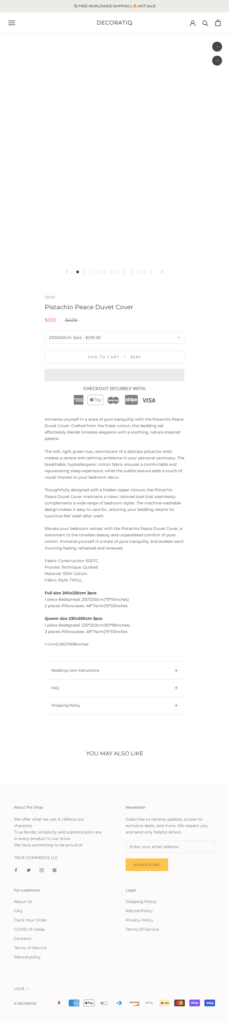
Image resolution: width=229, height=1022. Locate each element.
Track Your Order (30, 920)
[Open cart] (218, 23)
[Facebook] (16, 870)
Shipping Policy (65, 705)
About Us (23, 901)
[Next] (162, 272)
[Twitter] (29, 870)
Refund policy (27, 957)
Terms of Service (30, 947)
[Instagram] (42, 870)
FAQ (55, 688)
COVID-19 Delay (29, 929)
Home (50, 296)
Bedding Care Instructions (75, 670)
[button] (114, 375)
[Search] (205, 23)
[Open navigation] (11, 22)
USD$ (19, 988)
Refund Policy (139, 910)
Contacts (23, 938)
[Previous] (67, 272)
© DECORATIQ (25, 1003)
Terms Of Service (142, 929)
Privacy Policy (139, 920)
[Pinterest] (54, 870)
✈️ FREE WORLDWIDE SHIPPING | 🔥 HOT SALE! (114, 6)
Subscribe (147, 865)
